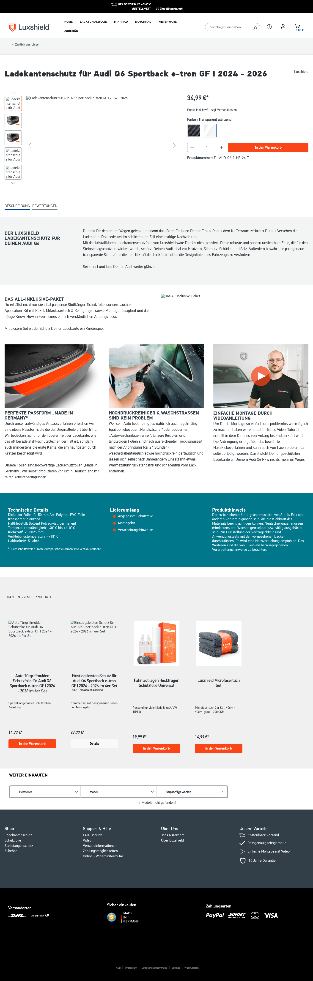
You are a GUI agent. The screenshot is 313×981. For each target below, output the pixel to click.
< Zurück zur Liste (25, 45)
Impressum (131, 967)
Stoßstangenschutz (19, 845)
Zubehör (11, 851)
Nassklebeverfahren (229, 447)
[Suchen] (255, 27)
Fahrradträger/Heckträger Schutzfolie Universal (156, 683)
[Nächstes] (174, 145)
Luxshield (301, 72)
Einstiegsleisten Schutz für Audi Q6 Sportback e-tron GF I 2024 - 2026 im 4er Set (94, 678)
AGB (118, 967)
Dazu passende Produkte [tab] (29, 597)
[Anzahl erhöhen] (221, 147)
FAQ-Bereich (92, 835)
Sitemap (176, 967)
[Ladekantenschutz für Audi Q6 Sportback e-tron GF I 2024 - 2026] (102, 145)
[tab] (17, 206)
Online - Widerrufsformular (103, 856)
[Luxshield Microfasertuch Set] (218, 643)
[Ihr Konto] (283, 26)
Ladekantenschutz (18, 835)
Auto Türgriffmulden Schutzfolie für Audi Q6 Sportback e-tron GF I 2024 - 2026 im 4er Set (32, 678)
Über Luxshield (172, 840)
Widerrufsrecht (191, 967)
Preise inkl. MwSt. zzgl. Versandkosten (212, 110)
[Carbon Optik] (194, 130)
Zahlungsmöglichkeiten (100, 851)
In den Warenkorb (268, 147)
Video (87, 840)
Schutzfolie (13, 840)
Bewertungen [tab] (45, 206)
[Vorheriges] (29, 145)
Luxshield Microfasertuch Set (219, 683)
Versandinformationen (99, 845)
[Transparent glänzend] (210, 130)
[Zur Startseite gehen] (30, 27)
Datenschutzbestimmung (154, 967)
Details (94, 744)
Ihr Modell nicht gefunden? (156, 802)
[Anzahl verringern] (192, 147)
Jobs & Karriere (173, 835)
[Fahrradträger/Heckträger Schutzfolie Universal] (156, 643)
